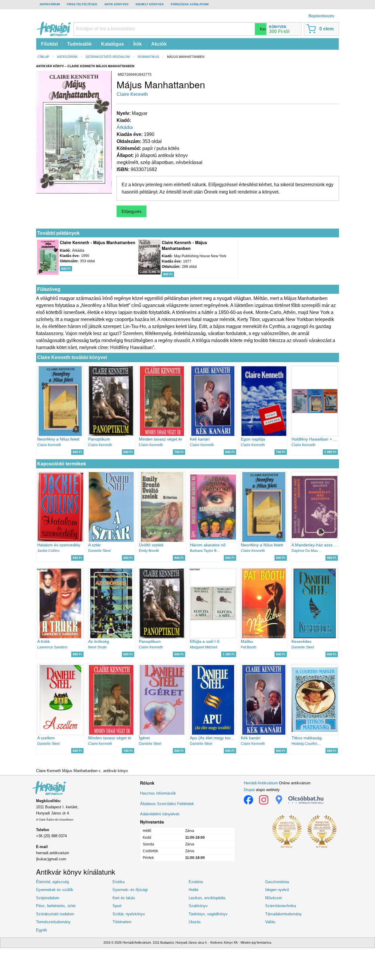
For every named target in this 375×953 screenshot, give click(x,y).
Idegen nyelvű (277, 890)
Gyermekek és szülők (54, 890)
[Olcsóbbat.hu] (305, 799)
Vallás (270, 922)
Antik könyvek (116, 4)
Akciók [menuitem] (159, 44)
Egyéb (41, 930)
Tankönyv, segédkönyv (208, 914)
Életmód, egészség (52, 882)
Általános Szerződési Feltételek (167, 804)
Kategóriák (67, 56)
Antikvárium (50, 4)
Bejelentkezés (321, 15)
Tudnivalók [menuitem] (79, 44)
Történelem (122, 922)
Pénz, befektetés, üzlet (56, 906)
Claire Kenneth (132, 94)
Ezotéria (196, 882)
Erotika (118, 882)
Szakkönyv (198, 906)
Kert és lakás (123, 898)
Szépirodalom (47, 898)
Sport (117, 906)
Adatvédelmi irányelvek (160, 814)
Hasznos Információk (158, 793)
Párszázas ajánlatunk (190, 4)
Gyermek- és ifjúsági (130, 890)
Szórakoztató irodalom (108, 56)
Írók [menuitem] (137, 44)
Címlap (43, 56)
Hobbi (193, 890)
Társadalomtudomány (283, 914)
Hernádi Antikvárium (261, 783)
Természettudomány (53, 922)
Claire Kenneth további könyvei (72, 357)
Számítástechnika (280, 906)
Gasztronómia (277, 882)
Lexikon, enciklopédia (207, 898)
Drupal (249, 790)
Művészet (273, 898)
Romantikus (148, 56)
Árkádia (125, 127)
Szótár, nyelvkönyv (128, 914)
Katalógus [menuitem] (112, 44)
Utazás (195, 922)
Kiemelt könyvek (150, 4)
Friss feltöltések (82, 4)
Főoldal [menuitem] (49, 44)
